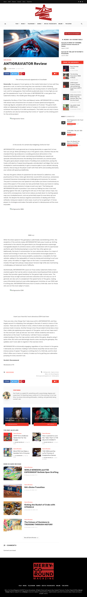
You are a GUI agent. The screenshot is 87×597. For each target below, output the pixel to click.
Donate (19, 1)
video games (56, 376)
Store (24, 1)
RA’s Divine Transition (34, 487)
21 (63, 122)
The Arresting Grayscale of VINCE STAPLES (75, 75)
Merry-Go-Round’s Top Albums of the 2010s (73, 142)
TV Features (71, 123)
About (5, 1)
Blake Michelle (19, 442)
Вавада (25, 592)
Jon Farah (12, 68)
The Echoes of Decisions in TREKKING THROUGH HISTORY (38, 523)
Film (17, 23)
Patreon (14, 1)
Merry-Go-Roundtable (73, 39)
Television (31, 23)
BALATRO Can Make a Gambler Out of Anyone (21, 452)
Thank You (29, 1)
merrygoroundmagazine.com (44, 376)
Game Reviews (7, 59)
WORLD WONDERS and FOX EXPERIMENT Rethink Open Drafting (41, 471)
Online (60, 23)
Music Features (72, 145)
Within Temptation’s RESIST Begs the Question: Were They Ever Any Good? (75, 97)
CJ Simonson (18, 455)
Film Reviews (71, 134)
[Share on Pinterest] (23, 73)
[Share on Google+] (20, 73)
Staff (9, 1)
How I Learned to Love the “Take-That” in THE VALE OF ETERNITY (50, 438)
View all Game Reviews (30, 537)
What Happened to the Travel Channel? (75, 121)
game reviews (55, 372)
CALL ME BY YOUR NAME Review (75, 106)
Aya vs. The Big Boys (50, 23)
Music (23, 23)
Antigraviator (47, 372)
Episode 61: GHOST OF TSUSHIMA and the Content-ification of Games (71, 44)
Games (39, 23)
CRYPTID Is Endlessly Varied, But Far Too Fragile (20, 438)
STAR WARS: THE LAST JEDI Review (74, 131)
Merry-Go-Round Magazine (52, 374)
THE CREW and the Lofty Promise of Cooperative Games (49, 453)
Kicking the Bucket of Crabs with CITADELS (39, 506)
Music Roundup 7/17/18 (74, 67)
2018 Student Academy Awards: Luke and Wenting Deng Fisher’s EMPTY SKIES (76, 86)
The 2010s (68, 23)
